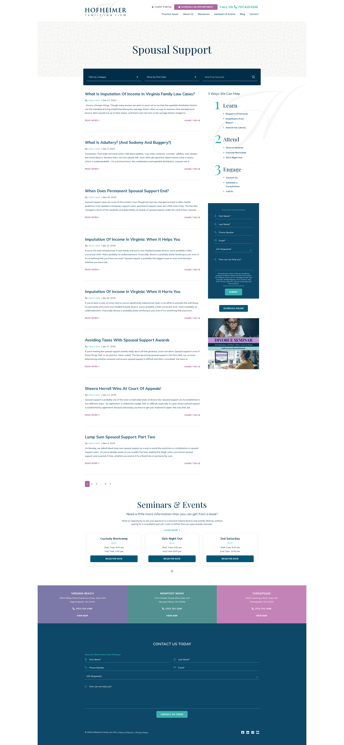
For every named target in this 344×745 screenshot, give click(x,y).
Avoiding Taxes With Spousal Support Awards (127, 340)
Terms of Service (229, 286)
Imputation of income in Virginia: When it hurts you (132, 291)
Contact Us (232, 177)
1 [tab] (172, 571)
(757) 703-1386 (84, 608)
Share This (191, 120)
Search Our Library (236, 127)
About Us (188, 14)
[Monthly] (233, 343)
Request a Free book (237, 113)
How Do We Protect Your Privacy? (233, 210)
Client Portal (163, 7)
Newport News (172, 593)
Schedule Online (233, 308)
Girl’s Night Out (234, 157)
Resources (204, 14)
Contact (254, 14)
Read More (91, 120)
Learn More (171, 530)
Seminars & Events (224, 14)
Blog (242, 14)
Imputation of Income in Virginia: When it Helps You (132, 239)
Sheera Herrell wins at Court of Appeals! (123, 388)
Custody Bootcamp (236, 152)
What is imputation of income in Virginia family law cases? (140, 94)
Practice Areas (170, 14)
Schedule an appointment (197, 7)
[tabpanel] (114, 549)
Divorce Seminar (234, 147)
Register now (114, 558)
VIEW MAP (82, 615)
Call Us (229, 191)
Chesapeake (261, 593)
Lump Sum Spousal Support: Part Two (120, 437)
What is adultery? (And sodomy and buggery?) (128, 142)
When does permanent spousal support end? (127, 190)
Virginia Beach (82, 593)
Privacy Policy (239, 286)
